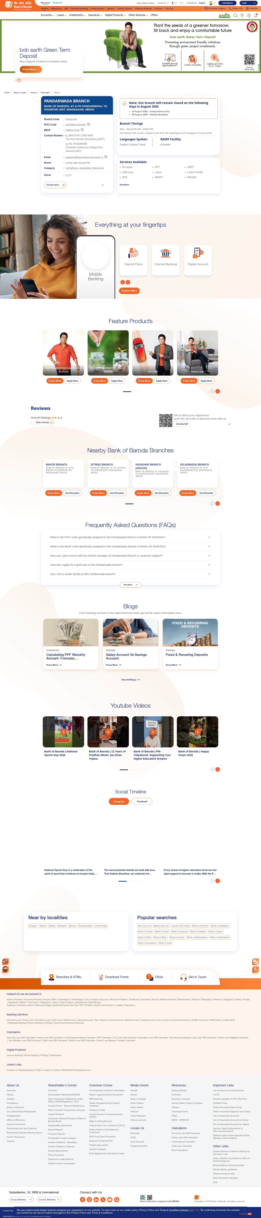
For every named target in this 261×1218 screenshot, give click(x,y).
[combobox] (255, 961)
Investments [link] (76, 15)
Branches (135, 1133)
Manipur (196, 999)
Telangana (45, 1002)
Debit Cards (215, 1020)
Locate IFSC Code (180, 925)
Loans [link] (60, 15)
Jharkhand (134, 999)
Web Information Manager (225, 1178)
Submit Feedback (97, 1149)
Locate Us (47, 1070)
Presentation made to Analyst (62, 1138)
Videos (57, 1070)
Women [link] (110, 9)
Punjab (246, 999)
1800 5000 (87, 135)
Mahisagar (45, 93)
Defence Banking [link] (143, 9)
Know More (29, 69)
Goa (87, 999)
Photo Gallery (136, 1103)
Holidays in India (97, 1110)
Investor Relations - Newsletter (62, 1142)
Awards (134, 1090)
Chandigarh (64, 999)
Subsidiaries (227, 3)
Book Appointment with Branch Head (106, 1153)
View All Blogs (128, 679)
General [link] (44, 9)
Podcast (134, 1111)
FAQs (38, 1070)
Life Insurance (164, 1020)
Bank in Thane (145, 931)
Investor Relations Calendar (61, 1146)
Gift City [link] (170, 9)
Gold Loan (57, 1020)
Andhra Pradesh (14, 999)
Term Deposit (101, 1020)
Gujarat (34, 93)
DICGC (175, 1201)
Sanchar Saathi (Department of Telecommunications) (228, 1129)
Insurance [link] (94, 15)
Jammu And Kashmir (104, 1005)
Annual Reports (55, 1129)
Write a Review (42, 422)
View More (127, 585)
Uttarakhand (81, 1002)
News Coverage (138, 1099)
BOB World (67, 1070)
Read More (124, 185)
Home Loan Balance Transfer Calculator (116, 1040)
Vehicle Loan (69, 1020)
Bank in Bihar (160, 937)
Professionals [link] (97, 9)
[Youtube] (109, 1199)
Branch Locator (20, 93)
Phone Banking (35, 1023)
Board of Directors (15, 1107)
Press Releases (137, 1116)
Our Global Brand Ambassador (21, 1111)
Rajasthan (13, 1002)
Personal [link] (45, 3)
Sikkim (23, 1002)
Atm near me (144, 925)
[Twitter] (103, 1199)
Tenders (175, 1107)
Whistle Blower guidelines (225, 1169)
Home (7, 93)
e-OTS (216, 1094)
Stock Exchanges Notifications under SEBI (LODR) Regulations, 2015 (65, 1100)
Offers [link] (154, 15)
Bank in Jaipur (215, 931)
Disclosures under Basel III (61, 1159)
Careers (10, 1141)
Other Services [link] (137, 15)
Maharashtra (184, 999)
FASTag (48, 1023)
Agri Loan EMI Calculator (205, 1038)
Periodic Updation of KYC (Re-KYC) (230, 1099)
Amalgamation (14, 1116)
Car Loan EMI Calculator (125, 1038)
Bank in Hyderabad (220, 937)
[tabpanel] (130, 50)
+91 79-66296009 (77, 144)
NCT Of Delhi (86, 1005)
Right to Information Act (100, 1121)
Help (215, 1182)
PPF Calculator (104, 1038)
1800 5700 (74, 135)
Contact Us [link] (237, 8)
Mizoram (218, 999)
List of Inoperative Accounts (226, 1116)
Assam (47, 999)
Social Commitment (16, 1124)
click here (194, 1210)
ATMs (133, 1137)
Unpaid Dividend (56, 1114)
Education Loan (42, 1020)
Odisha (238, 999)
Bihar (54, 999)
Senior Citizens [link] (125, 9)
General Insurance (181, 1020)
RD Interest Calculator (180, 1038)
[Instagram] (89, 1199)
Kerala (155, 999)
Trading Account (147, 1020)
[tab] (130, 994)
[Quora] (116, 1199)
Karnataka (146, 999)
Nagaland (228, 999)
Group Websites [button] (18, 1199)
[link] (224, 15)
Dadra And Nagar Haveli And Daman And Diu (56, 1005)
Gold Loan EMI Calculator (55, 1040)
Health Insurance (200, 1020)
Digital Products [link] (114, 15)
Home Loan (28, 1020)
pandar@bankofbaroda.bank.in (84, 157)
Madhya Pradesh (168, 999)
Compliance (12, 1103)
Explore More (129, 290)
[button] (235, 15)
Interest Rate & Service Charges (187, 1103)
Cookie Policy (9, 1211)
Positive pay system (98, 1145)
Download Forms (82, 1070)
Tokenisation (55, 1055)
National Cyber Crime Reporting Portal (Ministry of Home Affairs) (231, 1136)
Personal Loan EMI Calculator (21, 1038)
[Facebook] (82, 1199)
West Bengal (95, 1002)
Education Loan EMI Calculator (153, 1038)
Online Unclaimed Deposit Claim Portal (231, 1111)
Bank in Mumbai (200, 925)
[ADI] (5, 969)
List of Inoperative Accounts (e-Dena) (230, 1120)
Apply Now (72, 381)
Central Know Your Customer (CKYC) (107, 1125)
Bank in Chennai (179, 931)
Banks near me (161, 925)
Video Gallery (136, 1107)
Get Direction (72, 493)
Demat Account (116, 1020)
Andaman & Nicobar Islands (20, 1005)
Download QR (182, 424)
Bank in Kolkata (197, 931)
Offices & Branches (16, 1120)
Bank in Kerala (177, 937)
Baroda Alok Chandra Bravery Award (24, 1132)
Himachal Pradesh (118, 999)
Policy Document (56, 1155)
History (10, 1094)
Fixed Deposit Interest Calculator (80, 1038)
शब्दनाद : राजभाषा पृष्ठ (180, 1120)
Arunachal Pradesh (33, 999)
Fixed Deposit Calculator (183, 1141)
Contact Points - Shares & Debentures (66, 1106)
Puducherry (129, 1005)
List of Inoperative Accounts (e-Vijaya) (231, 1124)
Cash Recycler (137, 1141)
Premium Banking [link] (79, 9)
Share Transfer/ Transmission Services (66, 1110)
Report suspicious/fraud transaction (106, 1094)
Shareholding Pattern (58, 1151)
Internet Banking (15, 1055)
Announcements (138, 1120)
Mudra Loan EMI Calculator (82, 1040)
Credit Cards (229, 1020)
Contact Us (12, 1070)
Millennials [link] (56, 9)
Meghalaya (206, 999)
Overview (11, 1090)
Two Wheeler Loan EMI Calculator (24, 1040)
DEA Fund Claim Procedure (102, 1136)
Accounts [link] (46, 15)
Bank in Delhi (144, 937)
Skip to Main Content (145, 3)
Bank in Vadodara (219, 925)
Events (133, 1094)
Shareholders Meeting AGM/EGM (64, 1094)
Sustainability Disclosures (60, 1125)
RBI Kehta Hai (96, 1099)
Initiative (11, 1099)
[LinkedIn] (96, 1199)
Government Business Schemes (68, 1023)
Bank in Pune (161, 931)
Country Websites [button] (47, 1199)
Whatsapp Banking (17, 1023)
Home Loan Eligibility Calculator (233, 1038)
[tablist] (130, 1030)
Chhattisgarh (78, 999)
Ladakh (118, 1005)
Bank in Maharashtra (197, 937)
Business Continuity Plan (101, 1141)
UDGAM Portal (220, 1103)
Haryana (104, 999)
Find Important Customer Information (107, 1090)
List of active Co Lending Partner (228, 1090)
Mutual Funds (131, 1020)
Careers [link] (254, 8)
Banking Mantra (26, 1070)
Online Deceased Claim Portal (227, 1107)
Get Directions (53, 185)
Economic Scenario (181, 1099)
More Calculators (180, 1150)
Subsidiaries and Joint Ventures (22, 1128)
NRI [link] (66, 9)
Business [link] (58, 3)
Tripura (55, 1002)
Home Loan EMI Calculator (50, 1038)
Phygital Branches (139, 1146)
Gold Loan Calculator (182, 1146)
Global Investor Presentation (61, 1163)
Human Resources (16, 1137)
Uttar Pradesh (66, 1002)
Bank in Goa (165, 943)
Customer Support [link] (217, 8)
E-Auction (176, 1094)
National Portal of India (224, 1173)
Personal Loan (14, 1020)
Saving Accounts (85, 1020)
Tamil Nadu (33, 1002)
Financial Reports (56, 1134)
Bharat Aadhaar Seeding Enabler (228, 1165)
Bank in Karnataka (147, 943)
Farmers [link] (159, 9)
